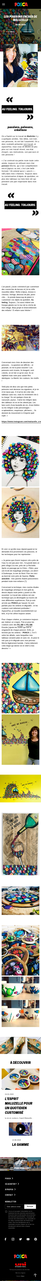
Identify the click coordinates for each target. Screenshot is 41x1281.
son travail (28, 144)
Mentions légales (20, 1273)
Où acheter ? (11, 1184)
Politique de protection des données (20, 1269)
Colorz (22, 1276)
